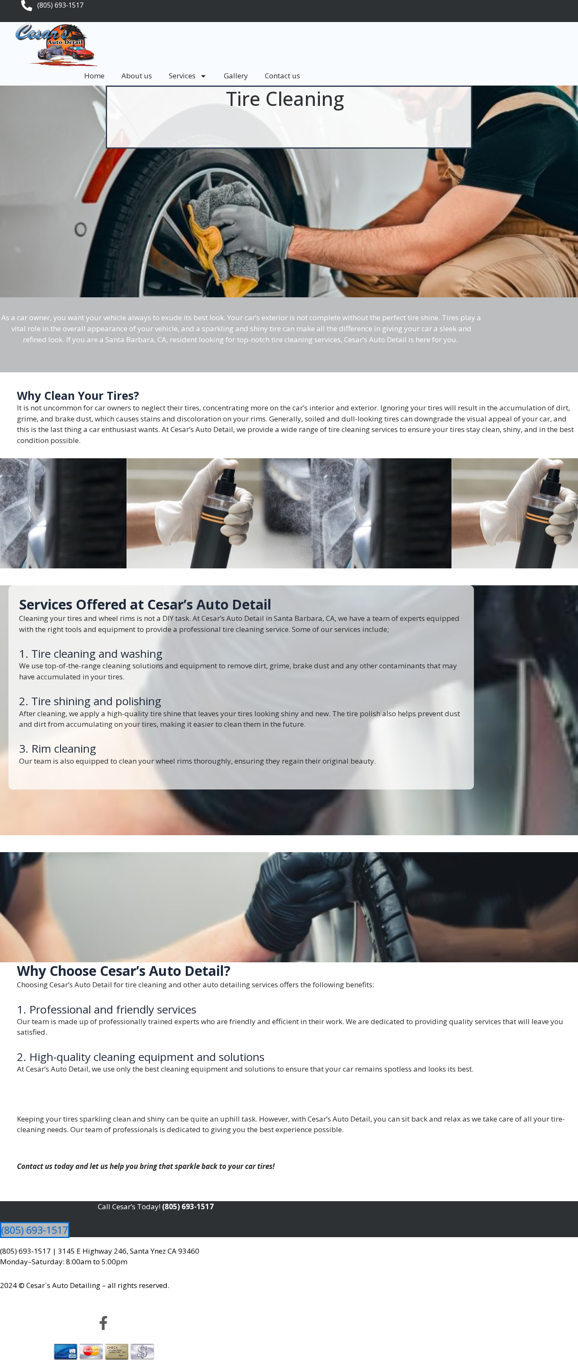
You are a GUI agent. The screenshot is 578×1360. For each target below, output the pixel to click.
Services (182, 75)
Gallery (236, 75)
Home (94, 75)
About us (136, 75)
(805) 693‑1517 (25, 1251)
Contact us (282, 75)
